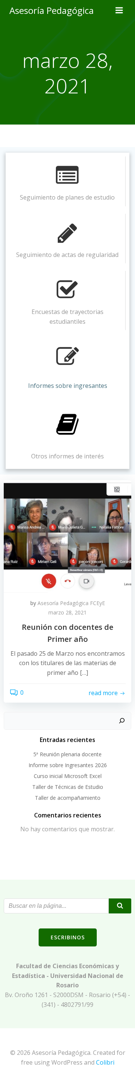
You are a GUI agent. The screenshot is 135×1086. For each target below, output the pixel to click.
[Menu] (119, 10)
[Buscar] (122, 721)
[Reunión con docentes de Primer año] (67, 536)
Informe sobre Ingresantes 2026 (67, 765)
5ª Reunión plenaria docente (67, 754)
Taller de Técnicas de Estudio (67, 786)
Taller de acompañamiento (67, 797)
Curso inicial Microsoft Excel (68, 776)
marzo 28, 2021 (67, 612)
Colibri (105, 1062)
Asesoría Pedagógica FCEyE (71, 603)
